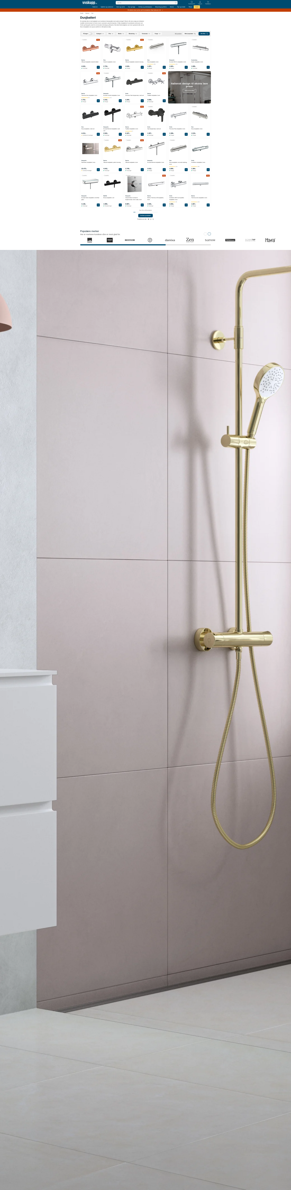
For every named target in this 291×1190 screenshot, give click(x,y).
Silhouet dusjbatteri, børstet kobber (90, 62)
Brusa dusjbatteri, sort (108, 197)
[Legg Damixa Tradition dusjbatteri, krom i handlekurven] (164, 100)
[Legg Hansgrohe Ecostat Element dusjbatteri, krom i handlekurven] (164, 169)
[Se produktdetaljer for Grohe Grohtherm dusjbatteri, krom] (200, 148)
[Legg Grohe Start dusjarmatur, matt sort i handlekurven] (164, 134)
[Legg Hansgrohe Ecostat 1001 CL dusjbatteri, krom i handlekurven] (186, 67)
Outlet (196, 7)
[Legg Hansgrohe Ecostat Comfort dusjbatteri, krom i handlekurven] (120, 100)
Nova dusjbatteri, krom (153, 62)
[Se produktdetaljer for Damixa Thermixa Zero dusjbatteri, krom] (90, 81)
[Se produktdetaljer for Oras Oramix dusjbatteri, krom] (112, 48)
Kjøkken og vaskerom (107, 7)
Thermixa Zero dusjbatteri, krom (89, 95)
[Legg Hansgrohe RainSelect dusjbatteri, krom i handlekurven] (98, 169)
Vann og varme (120, 7)
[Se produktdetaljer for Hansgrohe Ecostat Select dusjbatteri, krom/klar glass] (90, 184)
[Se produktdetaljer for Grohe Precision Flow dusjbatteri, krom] (178, 115)
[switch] (91, 33)
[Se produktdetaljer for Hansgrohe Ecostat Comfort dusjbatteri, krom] (112, 81)
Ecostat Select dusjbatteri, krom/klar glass (90, 198)
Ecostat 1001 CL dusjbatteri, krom (177, 62)
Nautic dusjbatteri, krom (197, 62)
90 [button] (153, 219)
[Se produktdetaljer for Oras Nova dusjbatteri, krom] (156, 48)
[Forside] (89, 3)
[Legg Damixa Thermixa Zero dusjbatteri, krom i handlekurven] (98, 100)
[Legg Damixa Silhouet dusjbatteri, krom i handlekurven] (142, 169)
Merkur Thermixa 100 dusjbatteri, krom (155, 198)
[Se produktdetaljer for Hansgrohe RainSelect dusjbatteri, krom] (90, 148)
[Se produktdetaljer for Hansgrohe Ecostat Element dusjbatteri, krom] (156, 148)
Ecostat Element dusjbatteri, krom (155, 162)
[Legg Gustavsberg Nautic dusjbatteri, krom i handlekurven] (208, 67)
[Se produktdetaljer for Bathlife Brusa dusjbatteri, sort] (112, 184)
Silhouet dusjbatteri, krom (131, 162)
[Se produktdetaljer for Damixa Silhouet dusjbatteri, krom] (134, 148)
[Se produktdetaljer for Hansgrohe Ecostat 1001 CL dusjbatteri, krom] (178, 48)
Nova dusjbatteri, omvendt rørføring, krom (178, 163)
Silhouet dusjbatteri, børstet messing (134, 62)
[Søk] (175, 2)
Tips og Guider (181, 7)
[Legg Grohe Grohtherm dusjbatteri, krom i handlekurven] (208, 169)
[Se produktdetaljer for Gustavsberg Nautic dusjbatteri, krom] (200, 48)
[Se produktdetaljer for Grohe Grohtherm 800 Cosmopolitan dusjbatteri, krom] (178, 184)
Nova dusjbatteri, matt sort (87, 128)
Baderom (95, 7)
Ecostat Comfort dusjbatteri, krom (111, 95)
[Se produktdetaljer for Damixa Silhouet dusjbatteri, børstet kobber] (90, 48)
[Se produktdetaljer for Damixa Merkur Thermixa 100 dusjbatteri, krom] (156, 184)
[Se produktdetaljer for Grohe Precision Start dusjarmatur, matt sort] (134, 81)
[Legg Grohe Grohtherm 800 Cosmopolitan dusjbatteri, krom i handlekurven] (186, 204)
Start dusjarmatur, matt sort (154, 128)
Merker (172, 7)
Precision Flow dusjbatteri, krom (177, 128)
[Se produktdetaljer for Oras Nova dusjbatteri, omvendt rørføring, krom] (178, 148)
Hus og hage (131, 7)
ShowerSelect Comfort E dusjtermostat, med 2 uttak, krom (133, 198)
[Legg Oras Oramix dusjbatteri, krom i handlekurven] (120, 67)
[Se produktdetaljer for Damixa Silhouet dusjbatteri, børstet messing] (134, 48)
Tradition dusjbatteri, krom (153, 95)
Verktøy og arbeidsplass (145, 7)
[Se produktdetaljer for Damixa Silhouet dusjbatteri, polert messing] (112, 148)
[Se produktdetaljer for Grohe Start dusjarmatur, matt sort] (156, 115)
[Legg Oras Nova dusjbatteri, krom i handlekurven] (164, 67)
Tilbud (190, 7)
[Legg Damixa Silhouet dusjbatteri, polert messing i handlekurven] (120, 169)
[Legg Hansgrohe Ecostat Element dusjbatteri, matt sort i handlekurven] (120, 134)
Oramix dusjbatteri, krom (109, 62)
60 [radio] (150, 219)
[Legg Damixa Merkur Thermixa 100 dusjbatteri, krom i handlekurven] (164, 204)
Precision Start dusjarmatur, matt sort (134, 95)
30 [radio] (148, 219)
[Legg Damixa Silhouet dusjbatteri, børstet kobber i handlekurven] (98, 67)
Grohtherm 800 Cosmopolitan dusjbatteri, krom (176, 198)
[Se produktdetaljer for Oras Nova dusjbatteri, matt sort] (90, 115)
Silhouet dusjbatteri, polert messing (112, 162)
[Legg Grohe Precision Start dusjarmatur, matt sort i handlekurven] (142, 100)
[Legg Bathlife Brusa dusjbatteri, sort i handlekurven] (120, 204)
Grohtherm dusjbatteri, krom (198, 162)
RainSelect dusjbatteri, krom (88, 162)
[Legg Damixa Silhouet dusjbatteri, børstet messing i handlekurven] (142, 67)
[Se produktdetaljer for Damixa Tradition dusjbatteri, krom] (156, 81)
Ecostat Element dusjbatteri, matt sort (111, 129)
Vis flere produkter (145, 215)
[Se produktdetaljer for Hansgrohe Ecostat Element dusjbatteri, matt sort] (112, 115)
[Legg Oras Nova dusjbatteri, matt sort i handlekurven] (98, 134)
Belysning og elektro (161, 7)
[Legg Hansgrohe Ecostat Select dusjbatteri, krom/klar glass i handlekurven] (98, 204)
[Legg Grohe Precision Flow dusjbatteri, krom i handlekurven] (186, 134)
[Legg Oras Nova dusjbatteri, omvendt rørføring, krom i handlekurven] (186, 169)
